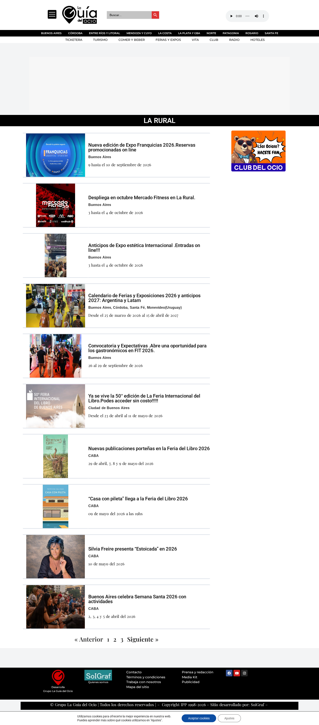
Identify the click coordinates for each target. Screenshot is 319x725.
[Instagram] (244, 673)
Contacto (134, 672)
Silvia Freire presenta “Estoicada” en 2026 (132, 549)
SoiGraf (257, 704)
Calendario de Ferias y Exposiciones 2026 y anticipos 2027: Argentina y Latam (144, 298)
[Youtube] (236, 673)
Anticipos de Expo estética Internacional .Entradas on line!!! (144, 248)
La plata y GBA (189, 33)
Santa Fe (271, 33)
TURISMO (100, 40)
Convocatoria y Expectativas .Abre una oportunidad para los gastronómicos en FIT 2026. (147, 348)
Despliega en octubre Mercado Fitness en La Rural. (141, 197)
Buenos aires (51, 33)
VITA (195, 40)
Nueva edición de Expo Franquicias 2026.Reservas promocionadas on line (141, 147)
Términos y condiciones (145, 677)
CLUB (214, 40)
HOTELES (257, 40)
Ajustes (229, 718)
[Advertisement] (134, 84)
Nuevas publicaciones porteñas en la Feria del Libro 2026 (149, 448)
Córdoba (75, 33)
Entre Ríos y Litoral (104, 33)
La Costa (165, 33)
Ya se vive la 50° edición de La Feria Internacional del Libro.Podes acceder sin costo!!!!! (144, 398)
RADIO (234, 40)
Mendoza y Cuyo (139, 33)
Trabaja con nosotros (143, 682)
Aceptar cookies (199, 718)
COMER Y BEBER (131, 40)
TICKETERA (73, 40)
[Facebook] (229, 673)
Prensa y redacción (197, 672)
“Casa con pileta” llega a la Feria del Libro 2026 (138, 498)
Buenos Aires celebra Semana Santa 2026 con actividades (137, 599)
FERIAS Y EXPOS (168, 40)
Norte (211, 33)
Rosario (251, 33)
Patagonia (231, 33)
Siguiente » (142, 639)
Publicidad (190, 682)
